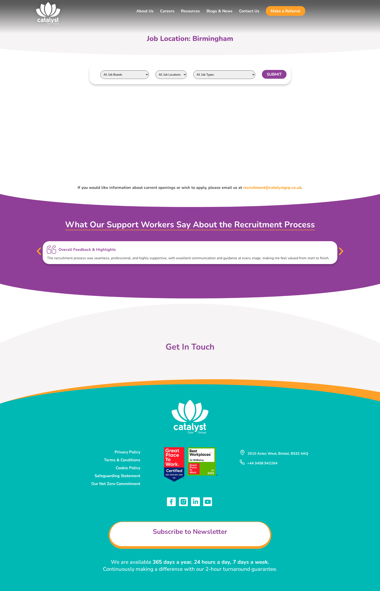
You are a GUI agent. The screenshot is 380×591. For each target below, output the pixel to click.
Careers (167, 11)
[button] (39, 251)
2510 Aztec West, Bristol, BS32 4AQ (278, 453)
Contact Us (249, 11)
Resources (190, 11)
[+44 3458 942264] (242, 462)
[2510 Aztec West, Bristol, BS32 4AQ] (242, 452)
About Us (144, 11)
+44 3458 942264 (262, 463)
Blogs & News (219, 11)
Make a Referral (285, 11)
